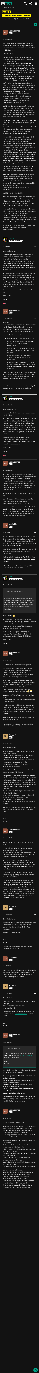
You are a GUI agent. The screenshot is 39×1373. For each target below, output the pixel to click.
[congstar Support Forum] (6, 4)
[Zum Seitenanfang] (35, 1370)
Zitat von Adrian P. (13, 1048)
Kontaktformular (20, 1014)
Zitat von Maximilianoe (15, 591)
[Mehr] (35, 39)
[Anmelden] (31, 4)
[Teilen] (35, 24)
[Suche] (25, 4)
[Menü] (36, 4)
